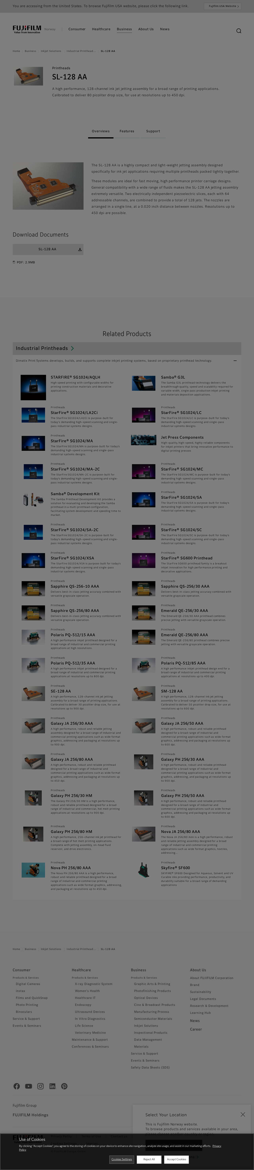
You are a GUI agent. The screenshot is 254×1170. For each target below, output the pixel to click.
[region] (127, 1151)
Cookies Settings (122, 1159)
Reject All (149, 1159)
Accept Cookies (176, 1159)
